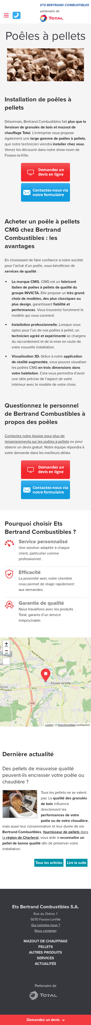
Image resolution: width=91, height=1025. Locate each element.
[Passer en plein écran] (6, 661)
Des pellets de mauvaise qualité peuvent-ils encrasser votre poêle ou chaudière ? (43, 775)
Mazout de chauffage (45, 941)
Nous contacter (46, 931)
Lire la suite (76, 862)
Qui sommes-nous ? (45, 925)
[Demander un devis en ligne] (45, 180)
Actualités (45, 963)
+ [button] (6, 644)
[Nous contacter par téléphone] (45, 200)
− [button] (6, 651)
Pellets (45, 946)
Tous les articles (48, 862)
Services (45, 958)
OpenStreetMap (67, 725)
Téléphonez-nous (17, 15)
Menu (6, 15)
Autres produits (45, 952)
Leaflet (49, 725)
